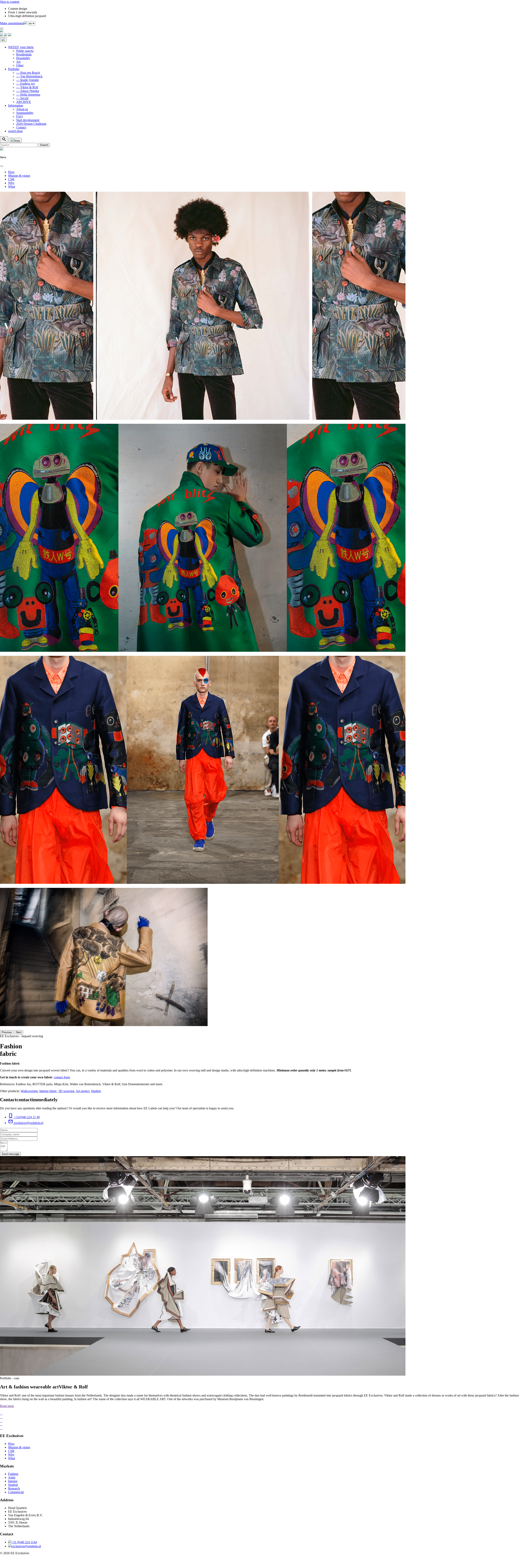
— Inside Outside (27, 80)
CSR (11, 179)
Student (96, 1091)
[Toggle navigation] (1, 28)
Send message (10, 1154)
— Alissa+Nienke (27, 91)
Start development (27, 120)
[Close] (1, 166)
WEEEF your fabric (21, 47)
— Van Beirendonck (29, 76)
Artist (11, 1477)
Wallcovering (29, 1091)
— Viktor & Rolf (27, 87)
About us (22, 109)
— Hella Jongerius (28, 94)
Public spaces (24, 50)
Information (15, 105)
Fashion (13, 1474)
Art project (82, 1091)
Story (17, 140)
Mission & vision (19, 175)
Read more (7, 1406)
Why (11, 183)
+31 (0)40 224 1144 (24, 1542)
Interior (12, 1481)
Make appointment (12, 23)
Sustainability (24, 113)
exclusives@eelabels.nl (26, 1546)
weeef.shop (15, 131)
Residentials (24, 54)
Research (14, 1488)
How (11, 172)
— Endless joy (25, 83)
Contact (21, 127)
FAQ (19, 116)
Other (20, 65)
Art (18, 61)
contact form (62, 1077)
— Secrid (22, 98)
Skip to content (9, 1)
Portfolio (13, 69)
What (11, 186)
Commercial (16, 1492)
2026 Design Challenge (31, 123)
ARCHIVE (23, 102)
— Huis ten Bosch (28, 72)
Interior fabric (48, 1091)
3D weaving (66, 1091)
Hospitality (23, 58)
